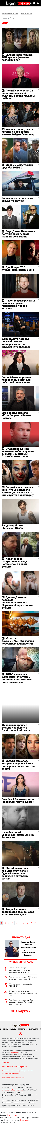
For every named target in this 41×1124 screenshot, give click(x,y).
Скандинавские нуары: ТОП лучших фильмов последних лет (18, 57)
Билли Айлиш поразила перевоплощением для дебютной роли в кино (16, 379)
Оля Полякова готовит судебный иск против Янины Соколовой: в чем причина (21, 1002)
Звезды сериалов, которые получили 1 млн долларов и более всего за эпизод (18, 764)
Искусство (33, 1029)
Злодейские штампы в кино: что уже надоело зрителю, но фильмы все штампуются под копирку (18, 491)
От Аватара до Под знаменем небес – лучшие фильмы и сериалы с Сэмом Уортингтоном (18, 452)
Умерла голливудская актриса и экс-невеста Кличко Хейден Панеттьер (18, 131)
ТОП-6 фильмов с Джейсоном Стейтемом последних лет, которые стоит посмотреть (16, 678)
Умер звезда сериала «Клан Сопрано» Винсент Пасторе (17, 415)
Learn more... (25, 1120)
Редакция (5, 1062)
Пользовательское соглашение (13, 1078)
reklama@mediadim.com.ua (12, 1090)
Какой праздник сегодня (10, 13)
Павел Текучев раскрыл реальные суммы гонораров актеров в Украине (18, 304)
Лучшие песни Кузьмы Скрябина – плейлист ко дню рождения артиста (23, 992)
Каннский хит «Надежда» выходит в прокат (17, 199)
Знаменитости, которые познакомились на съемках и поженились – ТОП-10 (20, 970)
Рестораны (22, 1029)
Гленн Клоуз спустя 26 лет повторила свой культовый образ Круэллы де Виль (18, 94)
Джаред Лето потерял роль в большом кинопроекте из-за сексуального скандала (16, 342)
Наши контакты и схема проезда (14, 1066)
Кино (12, 18)
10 (35, 923)
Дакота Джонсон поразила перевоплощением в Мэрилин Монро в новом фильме (17, 602)
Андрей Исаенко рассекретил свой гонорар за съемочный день (18, 911)
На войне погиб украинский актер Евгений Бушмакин (18, 834)
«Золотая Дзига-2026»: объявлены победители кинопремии (18, 641)
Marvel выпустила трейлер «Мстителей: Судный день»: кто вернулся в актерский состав (15, 873)
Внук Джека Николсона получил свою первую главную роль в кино (18, 233)
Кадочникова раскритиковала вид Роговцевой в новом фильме (14, 562)
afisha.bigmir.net (15, 1052)
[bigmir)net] (12, 3)
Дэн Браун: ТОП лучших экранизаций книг (18, 268)
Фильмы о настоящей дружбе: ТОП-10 (17, 166)
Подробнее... (11, 1115)
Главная (5, 18)
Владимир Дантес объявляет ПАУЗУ (13, 527)
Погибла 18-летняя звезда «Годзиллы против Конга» (18, 800)
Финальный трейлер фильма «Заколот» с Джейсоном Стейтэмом (16, 727)
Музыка (13, 1029)
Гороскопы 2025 (26, 13)
